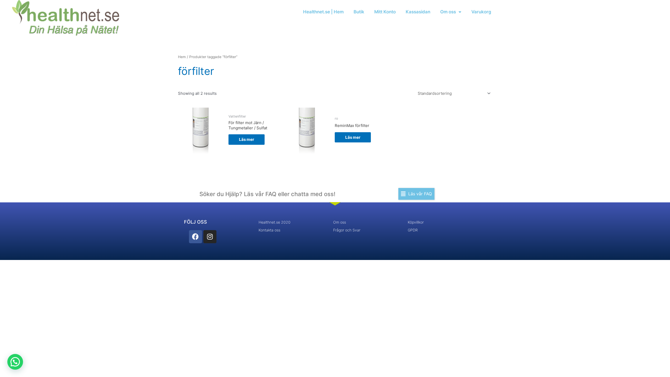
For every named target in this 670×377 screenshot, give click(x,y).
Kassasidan (418, 11)
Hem (182, 57)
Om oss (448, 11)
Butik (359, 11)
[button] (416, 194)
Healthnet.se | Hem (323, 11)
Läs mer (246, 139)
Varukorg (481, 11)
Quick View (201, 148)
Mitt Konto (385, 11)
